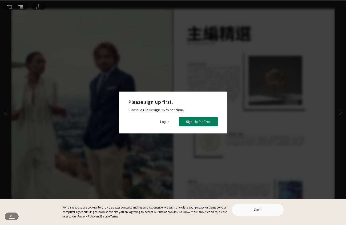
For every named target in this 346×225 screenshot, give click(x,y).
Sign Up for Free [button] (198, 122)
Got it (258, 210)
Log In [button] (164, 122)
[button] (9, 6)
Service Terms (109, 216)
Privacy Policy (86, 216)
